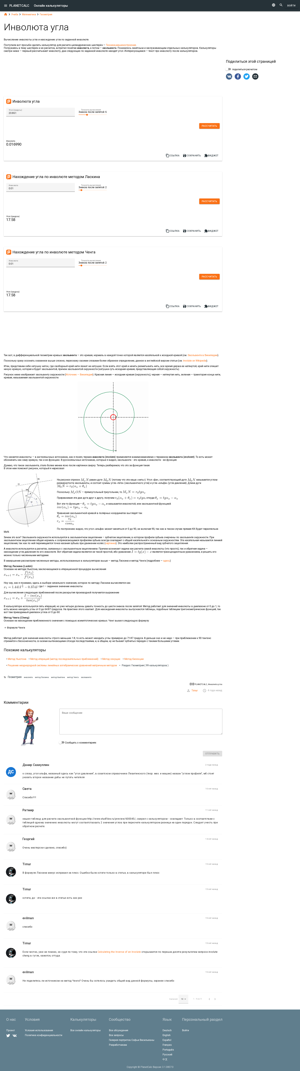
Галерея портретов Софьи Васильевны (131, 1040)
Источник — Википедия (79, 374)
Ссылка (173, 155)
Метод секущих (111, 659)
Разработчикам (118, 1044)
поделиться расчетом (244, 69)
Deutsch (167, 1030)
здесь (166, 560)
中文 (165, 1059)
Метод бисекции (134, 659)
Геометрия (46, 14)
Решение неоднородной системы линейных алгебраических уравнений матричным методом (62, 665)
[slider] (93, 114)
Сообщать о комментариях (80, 742)
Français (167, 1044)
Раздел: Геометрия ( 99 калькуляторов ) (145, 665)
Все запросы (116, 1035)
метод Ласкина (42, 677)
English (166, 1035)
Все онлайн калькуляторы (85, 1030)
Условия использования (39, 1030)
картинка (110, 543)
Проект (10, 1030)
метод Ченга (73, 677)
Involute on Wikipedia (194, 360)
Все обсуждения (118, 1030)
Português (168, 1049)
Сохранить (192, 155)
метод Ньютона (58, 677)
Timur (195, 690)
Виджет (211, 155)
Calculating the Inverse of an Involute (119, 951)
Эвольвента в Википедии (203, 355)
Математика (29, 14)
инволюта (28, 677)
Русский (167, 1054)
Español (166, 1040)
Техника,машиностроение (121, 45)
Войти (291, 5)
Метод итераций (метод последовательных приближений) (64, 659)
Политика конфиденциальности (43, 1035)
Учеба (14, 14)
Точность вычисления (91, 110)
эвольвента (86, 677)
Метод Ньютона (17, 659)
